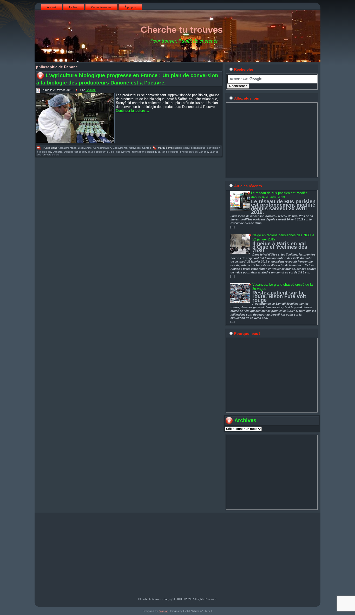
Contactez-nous (101, 7)
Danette (57, 151)
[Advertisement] (272, 139)
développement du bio (101, 151)
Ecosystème (120, 147)
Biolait (178, 147)
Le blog (73, 7)
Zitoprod (163, 611)
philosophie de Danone (194, 151)
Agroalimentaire (67, 147)
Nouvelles (135, 147)
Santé (145, 147)
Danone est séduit (75, 151)
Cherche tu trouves (182, 29)
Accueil (51, 7)
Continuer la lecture (132, 111)
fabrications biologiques (146, 151)
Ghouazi (91, 89)
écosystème (123, 151)
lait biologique (170, 151)
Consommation (102, 147)
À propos (130, 7)
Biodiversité (85, 147)
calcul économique (194, 147)
